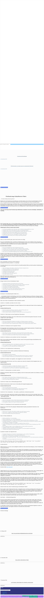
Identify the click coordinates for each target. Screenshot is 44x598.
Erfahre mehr (35, 595)
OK (23, 595)
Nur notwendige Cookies (28, 595)
